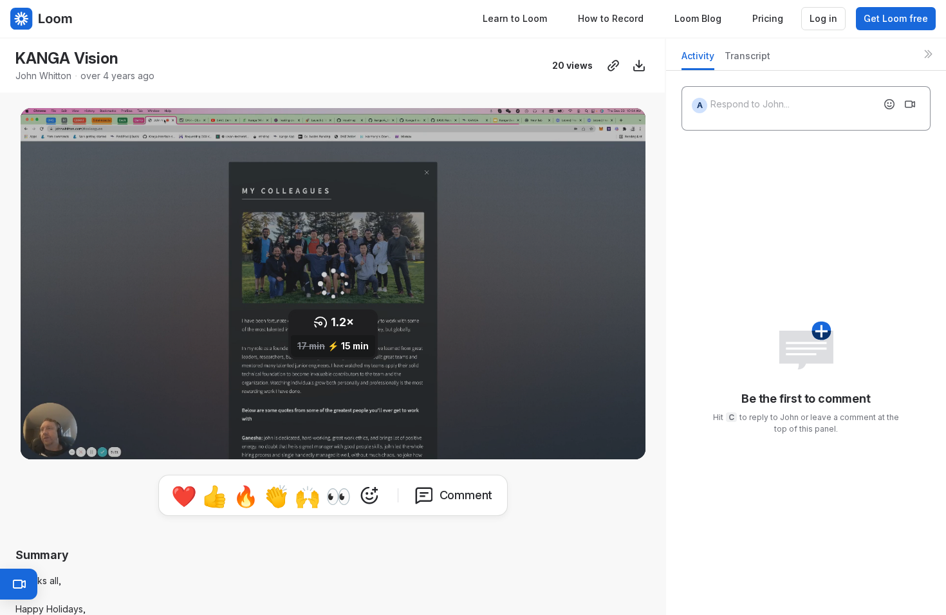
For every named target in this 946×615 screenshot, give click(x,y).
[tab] (698, 59)
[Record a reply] (910, 104)
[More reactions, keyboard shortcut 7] (369, 495)
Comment (466, 495)
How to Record (611, 18)
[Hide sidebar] (928, 54)
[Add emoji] (889, 104)
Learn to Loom (515, 18)
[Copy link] (613, 65)
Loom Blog (697, 18)
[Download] (639, 65)
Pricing (767, 18)
